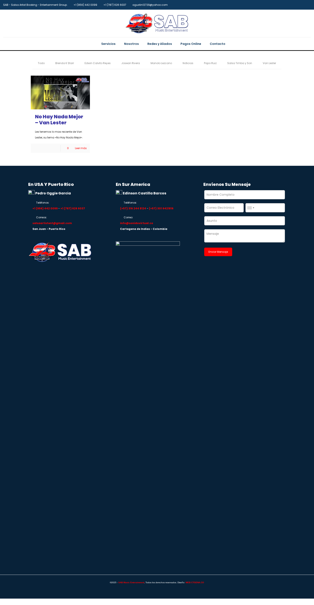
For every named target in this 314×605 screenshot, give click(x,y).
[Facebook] (308, 4)
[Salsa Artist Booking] (157, 23)
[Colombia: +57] (250, 207)
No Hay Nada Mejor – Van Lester (59, 119)
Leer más (81, 148)
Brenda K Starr (64, 63)
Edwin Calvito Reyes (98, 63)
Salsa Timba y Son (239, 63)
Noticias (188, 63)
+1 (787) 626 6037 (114, 5)
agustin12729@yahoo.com (150, 5)
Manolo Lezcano (161, 63)
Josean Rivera (130, 63)
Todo (41, 63)
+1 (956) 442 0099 (85, 5)
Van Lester (269, 63)
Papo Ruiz (210, 63)
